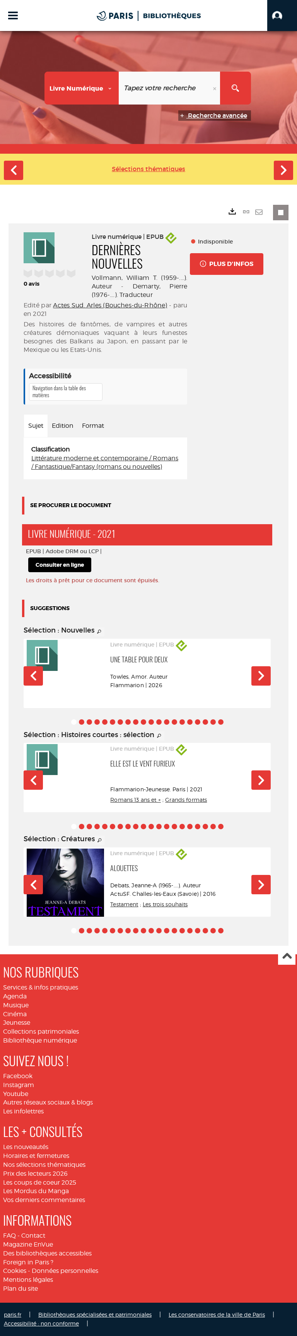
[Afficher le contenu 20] (221, 722)
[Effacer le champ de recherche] (215, 88)
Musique (16, 1005)
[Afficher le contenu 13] (166, 722)
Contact (33, 1235)
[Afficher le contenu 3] (89, 722)
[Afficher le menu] (13, 15)
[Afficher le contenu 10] (143, 722)
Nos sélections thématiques (44, 1164)
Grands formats (186, 799)
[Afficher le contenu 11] (151, 722)
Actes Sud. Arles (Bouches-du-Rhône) (110, 305)
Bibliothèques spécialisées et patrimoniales (95, 1314)
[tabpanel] (105, 458)
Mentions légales (28, 1279)
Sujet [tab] (35, 425)
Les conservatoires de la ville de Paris (217, 1314)
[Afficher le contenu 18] (205, 722)
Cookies (14, 1270)
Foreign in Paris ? (28, 1262)
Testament (124, 904)
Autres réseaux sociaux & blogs (48, 1102)
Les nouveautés (25, 1147)
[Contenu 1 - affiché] (74, 722)
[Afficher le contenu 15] (182, 722)
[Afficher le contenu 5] (105, 722)
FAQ (9, 1235)
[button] (282, 15)
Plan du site (20, 1288)
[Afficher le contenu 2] (81, 722)
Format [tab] (93, 425)
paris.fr (12, 1314)
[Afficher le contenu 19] (213, 722)
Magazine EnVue (28, 1244)
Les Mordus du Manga (36, 1191)
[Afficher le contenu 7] (120, 722)
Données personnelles (65, 1270)
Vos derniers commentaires (44, 1200)
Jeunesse (16, 1022)
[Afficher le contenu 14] (174, 722)
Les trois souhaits (165, 904)
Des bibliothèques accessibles (47, 1253)
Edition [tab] (62, 425)
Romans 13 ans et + (135, 799)
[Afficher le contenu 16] (190, 722)
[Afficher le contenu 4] (97, 722)
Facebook (17, 1076)
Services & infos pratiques (40, 987)
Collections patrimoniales (41, 1031)
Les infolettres (23, 1111)
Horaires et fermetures (36, 1155)
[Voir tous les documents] (99, 631)
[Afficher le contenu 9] (135, 722)
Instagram (18, 1085)
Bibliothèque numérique (40, 1040)
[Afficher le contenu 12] (159, 722)
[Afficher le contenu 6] (112, 722)
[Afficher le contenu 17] (197, 722)
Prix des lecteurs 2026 (35, 1173)
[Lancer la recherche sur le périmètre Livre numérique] (235, 88)
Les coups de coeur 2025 (39, 1182)
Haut (286, 956)
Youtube (15, 1094)
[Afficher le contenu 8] (128, 722)
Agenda (15, 996)
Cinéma (15, 1014)
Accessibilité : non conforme (41, 1323)
